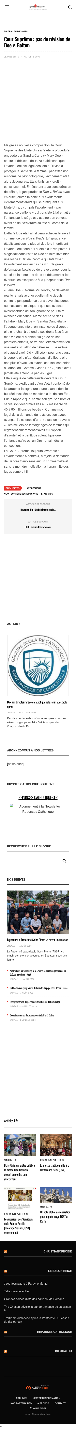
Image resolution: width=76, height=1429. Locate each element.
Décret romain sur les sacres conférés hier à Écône (32, 1015)
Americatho (10, 1160)
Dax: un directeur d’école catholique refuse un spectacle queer (37, 704)
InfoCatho (63, 1351)
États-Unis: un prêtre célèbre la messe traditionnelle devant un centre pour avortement (19, 1172)
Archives (21, 1397)
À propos (43, 1403)
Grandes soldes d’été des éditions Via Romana (34, 1299)
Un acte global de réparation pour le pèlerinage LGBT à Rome (55, 1217)
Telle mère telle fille (16, 1291)
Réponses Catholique (54, 1332)
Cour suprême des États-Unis (21, 493)
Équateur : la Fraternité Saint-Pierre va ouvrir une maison (37, 939)
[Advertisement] (38, 101)
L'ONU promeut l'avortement (38, 527)
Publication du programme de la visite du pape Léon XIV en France (38, 988)
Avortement (34, 488)
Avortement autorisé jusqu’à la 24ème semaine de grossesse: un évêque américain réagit (38, 972)
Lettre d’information (46, 1397)
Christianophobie (58, 1251)
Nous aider (39, 1408)
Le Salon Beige (60, 1271)
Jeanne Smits (11, 56)
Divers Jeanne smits (16, 31)
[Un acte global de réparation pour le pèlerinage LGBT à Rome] (56, 1195)
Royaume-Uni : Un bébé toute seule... (38, 510)
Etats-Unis (47, 493)
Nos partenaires (21, 1403)
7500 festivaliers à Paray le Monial (26, 1283)
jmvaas (11, 712)
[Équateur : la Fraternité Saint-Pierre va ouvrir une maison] (38, 912)
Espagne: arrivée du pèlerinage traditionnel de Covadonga (35, 1002)
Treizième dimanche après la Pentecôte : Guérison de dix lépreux (36, 1320)
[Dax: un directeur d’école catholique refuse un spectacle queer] (38, 665)
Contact (60, 1403)
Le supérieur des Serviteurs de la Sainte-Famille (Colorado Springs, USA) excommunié (18, 1226)
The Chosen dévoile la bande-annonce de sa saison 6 (37, 1308)
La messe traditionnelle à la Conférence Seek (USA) (55, 1167)
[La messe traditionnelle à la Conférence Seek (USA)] (56, 1145)
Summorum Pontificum (52, 1160)
